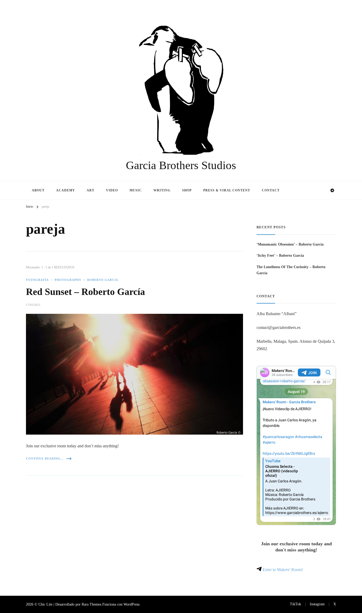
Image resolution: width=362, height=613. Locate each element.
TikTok (295, 604)
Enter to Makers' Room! (282, 569)
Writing (161, 190)
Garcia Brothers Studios (181, 165)
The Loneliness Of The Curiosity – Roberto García (291, 270)
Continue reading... (45, 458)
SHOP (187, 190)
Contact (271, 190)
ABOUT (38, 190)
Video (112, 190)
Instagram (317, 604)
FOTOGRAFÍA (37, 279)
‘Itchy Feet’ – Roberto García (280, 255)
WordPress (131, 604)
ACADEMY (65, 190)
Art (90, 190)
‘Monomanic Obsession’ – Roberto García (290, 244)
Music (136, 190)
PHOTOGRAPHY (68, 279)
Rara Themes (91, 604)
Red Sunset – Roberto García (85, 291)
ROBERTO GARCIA (102, 279)
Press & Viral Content (226, 190)
